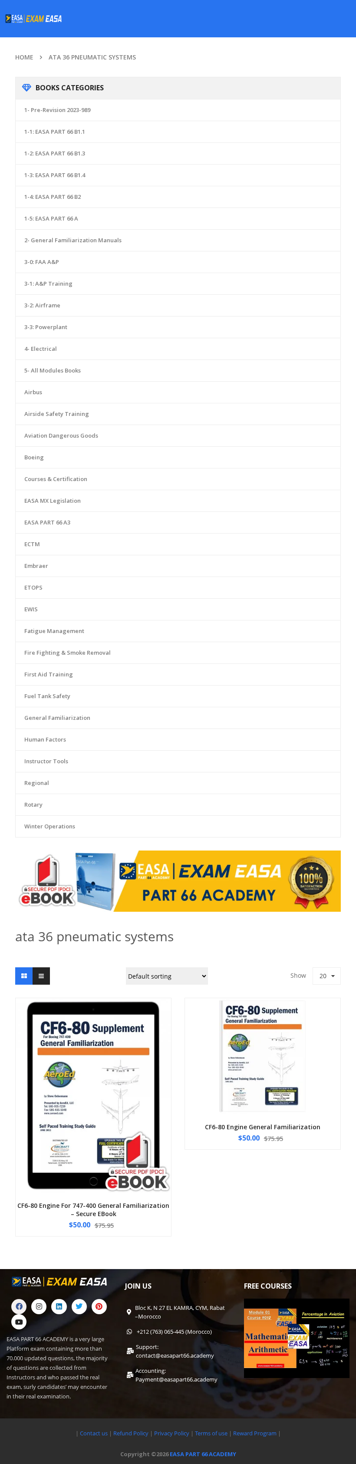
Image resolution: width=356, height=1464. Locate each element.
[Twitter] (79, 1306)
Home (24, 57)
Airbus (33, 392)
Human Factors (45, 739)
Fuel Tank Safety (47, 696)
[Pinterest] (99, 1306)
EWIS (31, 609)
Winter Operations (49, 826)
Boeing (34, 457)
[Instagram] (38, 1306)
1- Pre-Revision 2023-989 (57, 110)
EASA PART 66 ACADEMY (203, 1454)
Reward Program (255, 1433)
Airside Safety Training (56, 414)
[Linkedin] (58, 1306)
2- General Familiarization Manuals (73, 240)
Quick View (93, 1079)
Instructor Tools (46, 761)
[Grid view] (24, 976)
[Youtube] (18, 1321)
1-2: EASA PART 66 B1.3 (54, 153)
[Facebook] (18, 1306)
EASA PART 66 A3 (47, 522)
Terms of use (212, 1433)
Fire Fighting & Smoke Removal (67, 652)
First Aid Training (48, 674)
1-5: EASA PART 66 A (51, 218)
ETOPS (33, 587)
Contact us (94, 1433)
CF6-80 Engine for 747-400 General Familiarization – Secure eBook (93, 1209)
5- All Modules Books (52, 370)
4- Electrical (40, 349)
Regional (36, 783)
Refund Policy (130, 1433)
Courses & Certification (55, 479)
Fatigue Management (54, 631)
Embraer (36, 566)
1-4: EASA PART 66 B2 (52, 197)
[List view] (41, 976)
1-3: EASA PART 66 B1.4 (54, 175)
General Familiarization (57, 718)
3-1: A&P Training (48, 283)
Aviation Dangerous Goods (61, 435)
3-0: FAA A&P (41, 262)
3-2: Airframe (42, 305)
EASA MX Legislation (52, 500)
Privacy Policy (172, 1433)
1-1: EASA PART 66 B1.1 (54, 131)
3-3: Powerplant (45, 327)
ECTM (32, 544)
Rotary (33, 804)
